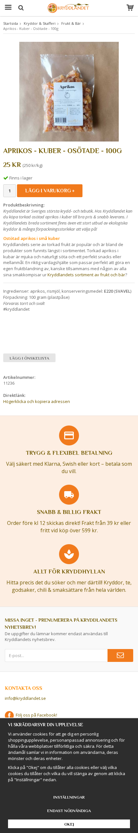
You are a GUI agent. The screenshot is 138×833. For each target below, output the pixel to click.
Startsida (10, 23)
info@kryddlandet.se (25, 698)
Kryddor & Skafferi (40, 23)
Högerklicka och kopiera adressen (36, 401)
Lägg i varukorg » (49, 191)
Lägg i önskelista (29, 358)
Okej (69, 824)
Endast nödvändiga (69, 810)
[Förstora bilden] (69, 91)
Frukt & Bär (71, 23)
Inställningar (69, 797)
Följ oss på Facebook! (35, 715)
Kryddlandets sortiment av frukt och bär (86, 275)
